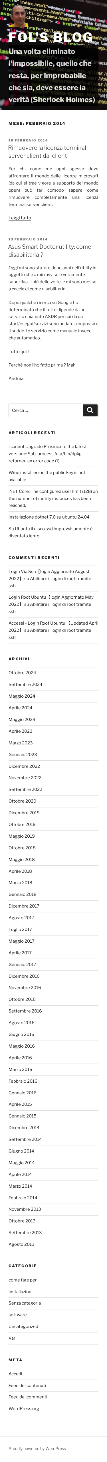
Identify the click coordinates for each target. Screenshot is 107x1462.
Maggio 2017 (22, 941)
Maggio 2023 (22, 719)
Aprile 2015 (20, 1104)
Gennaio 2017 (22, 964)
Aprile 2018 (20, 871)
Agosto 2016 (22, 1022)
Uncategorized (23, 1326)
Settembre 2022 (25, 789)
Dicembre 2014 (24, 1127)
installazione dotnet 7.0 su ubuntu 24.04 (49, 517)
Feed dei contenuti (27, 1385)
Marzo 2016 (20, 1069)
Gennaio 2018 (23, 894)
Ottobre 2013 (22, 1221)
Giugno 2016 (21, 1034)
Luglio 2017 (20, 929)
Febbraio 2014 (23, 1197)
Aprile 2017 (20, 952)
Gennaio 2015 (23, 1116)
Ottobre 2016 (22, 999)
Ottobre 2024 (22, 672)
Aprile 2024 (21, 707)
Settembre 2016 (25, 1011)
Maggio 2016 (22, 1046)
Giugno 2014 (21, 1151)
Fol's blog (51, 37)
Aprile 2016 (20, 1057)
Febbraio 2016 (23, 1081)
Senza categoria (25, 1303)
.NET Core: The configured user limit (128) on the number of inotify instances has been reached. (53, 498)
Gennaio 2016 (23, 1093)
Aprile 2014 (20, 1174)
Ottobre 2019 (22, 824)
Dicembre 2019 (24, 812)
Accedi (15, 1373)
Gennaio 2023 (23, 754)
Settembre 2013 (25, 1232)
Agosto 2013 (22, 1244)
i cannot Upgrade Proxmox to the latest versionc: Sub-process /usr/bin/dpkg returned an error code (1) (48, 453)
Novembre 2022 (25, 777)
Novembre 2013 (25, 1209)
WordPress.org (24, 1408)
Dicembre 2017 (24, 906)
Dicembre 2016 (24, 976)
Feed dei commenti (28, 1397)
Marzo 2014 (20, 1186)
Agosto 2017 (21, 917)
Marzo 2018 (20, 882)
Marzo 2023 (21, 743)
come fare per (23, 1280)
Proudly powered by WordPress (37, 1448)
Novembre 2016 (25, 987)
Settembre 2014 (25, 1139)
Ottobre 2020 (22, 801)
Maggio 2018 (22, 859)
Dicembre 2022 (24, 766)
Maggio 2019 (22, 836)
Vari (13, 1338)
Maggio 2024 (22, 696)
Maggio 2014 (22, 1162)
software (18, 1314)
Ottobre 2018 (22, 848)
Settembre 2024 (26, 684)
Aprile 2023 (21, 731)
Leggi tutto (20, 217)
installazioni (21, 1291)
